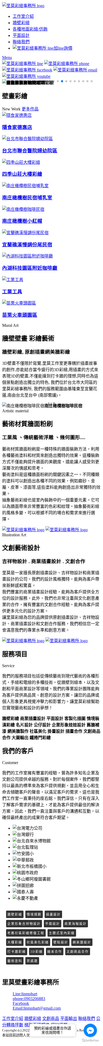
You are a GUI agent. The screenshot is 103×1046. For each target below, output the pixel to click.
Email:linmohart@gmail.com (37, 1008)
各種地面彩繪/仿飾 (30, 29)
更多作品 (30, 109)
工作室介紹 (23, 16)
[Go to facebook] (90, 1030)
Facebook (21, 1003)
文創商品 (50, 1018)
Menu (7, 57)
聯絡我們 (21, 42)
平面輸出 (68, 1018)
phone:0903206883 (29, 998)
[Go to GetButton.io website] (90, 1040)
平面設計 (21, 35)
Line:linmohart (25, 994)
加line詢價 (63, 48)
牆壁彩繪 (21, 22)
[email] (75, 70)
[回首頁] (23, 5)
